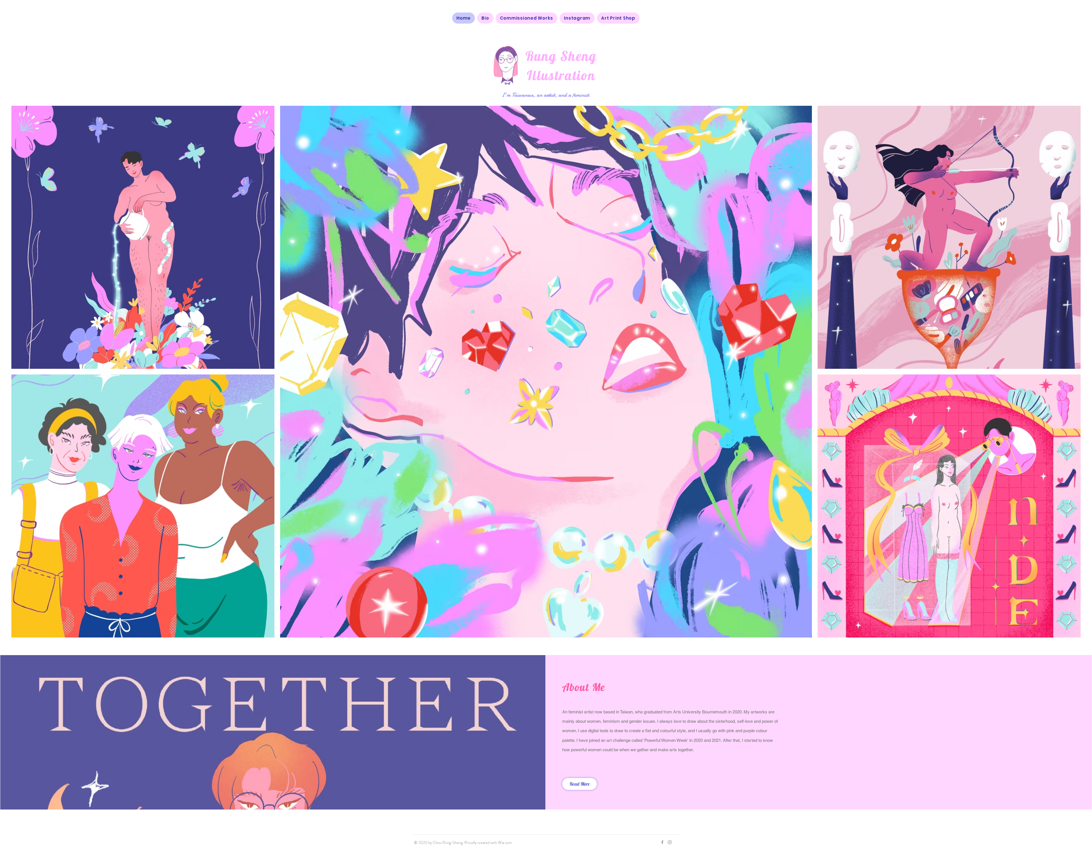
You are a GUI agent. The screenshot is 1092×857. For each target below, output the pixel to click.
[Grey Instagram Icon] (669, 842)
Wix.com (505, 842)
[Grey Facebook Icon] (662, 842)
